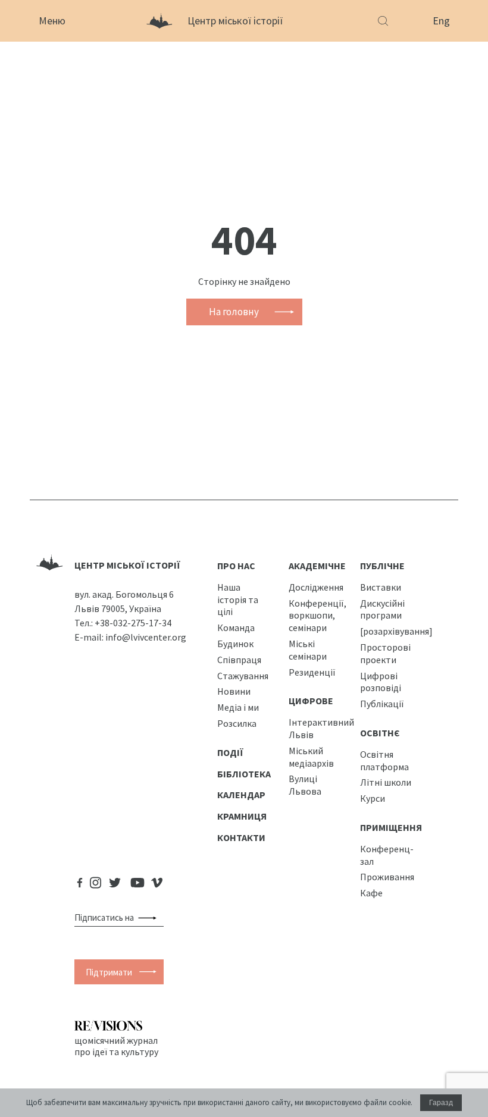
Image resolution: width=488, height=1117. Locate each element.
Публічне (382, 566)
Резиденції (312, 672)
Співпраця (239, 660)
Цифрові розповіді (380, 682)
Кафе (371, 893)
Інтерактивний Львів (321, 728)
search (150, 918)
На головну (234, 311)
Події (230, 752)
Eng (441, 20)
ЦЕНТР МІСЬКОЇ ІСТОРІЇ (127, 565)
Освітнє (380, 733)
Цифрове (311, 701)
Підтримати (109, 972)
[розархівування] (396, 631)
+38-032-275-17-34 (133, 623)
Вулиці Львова (305, 785)
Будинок (235, 644)
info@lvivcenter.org (145, 637)
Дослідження (316, 587)
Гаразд (441, 1103)
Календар (241, 795)
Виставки (380, 587)
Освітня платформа (384, 760)
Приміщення (391, 827)
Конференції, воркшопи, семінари (317, 615)
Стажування (242, 676)
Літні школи (385, 782)
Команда (236, 627)
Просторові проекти (385, 653)
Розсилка (236, 723)
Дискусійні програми (382, 609)
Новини (234, 691)
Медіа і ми (238, 707)
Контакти (241, 837)
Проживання (387, 877)
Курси (372, 798)
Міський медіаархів (311, 757)
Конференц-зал (387, 855)
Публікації (382, 704)
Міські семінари (308, 650)
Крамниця (242, 816)
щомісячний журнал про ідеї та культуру (116, 1045)
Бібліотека (244, 774)
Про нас (236, 566)
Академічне (317, 566)
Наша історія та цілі (237, 599)
